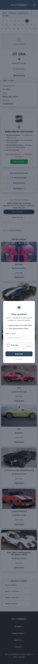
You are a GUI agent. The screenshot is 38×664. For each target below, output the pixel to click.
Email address (10, 333)
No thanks (19, 359)
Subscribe (19, 354)
